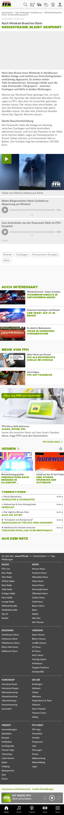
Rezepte (5, 738)
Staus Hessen (38, 635)
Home (6, 812)
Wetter (46, 3)
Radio (5, 564)
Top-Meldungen (22, 13)
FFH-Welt (37, 725)
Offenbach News (40, 594)
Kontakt (36, 738)
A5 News (36, 651)
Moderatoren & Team (42, 701)
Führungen (37, 750)
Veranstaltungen (9, 730)
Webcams (36, 697)
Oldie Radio (7, 589)
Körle (6, 260)
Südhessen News (10, 651)
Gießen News (38, 598)
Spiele (4, 762)
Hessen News (38, 569)
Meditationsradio (9, 610)
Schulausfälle (38, 672)
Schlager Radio (8, 594)
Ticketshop (7, 754)
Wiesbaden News (40, 577)
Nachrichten (7, 13)
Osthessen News (10, 639)
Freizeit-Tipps (8, 750)
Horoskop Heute (9, 684)
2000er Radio (8, 581)
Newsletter (37, 734)
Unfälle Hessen (39, 643)
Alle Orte (36, 618)
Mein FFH (59, 3)
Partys (5, 779)
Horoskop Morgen (10, 688)
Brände (7, 254)
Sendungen (37, 684)
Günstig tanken (39, 659)
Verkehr (37, 630)
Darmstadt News (40, 589)
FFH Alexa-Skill (51, 442)
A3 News (36, 647)
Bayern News (38, 606)
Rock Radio (7, 585)
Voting (35, 717)
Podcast (32, 812)
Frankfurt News (39, 573)
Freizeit (6, 725)
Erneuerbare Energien (45, 254)
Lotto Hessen (8, 758)
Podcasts (36, 705)
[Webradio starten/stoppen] (52, 798)
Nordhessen (36, 13)
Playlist (32, 3)
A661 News (37, 655)
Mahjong (6, 767)
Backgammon (8, 771)
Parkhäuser (37, 664)
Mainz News (37, 581)
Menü (57, 812)
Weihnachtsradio (9, 606)
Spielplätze (7, 734)
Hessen (9, 449)
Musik (19, 812)
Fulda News (37, 602)
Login (34, 767)
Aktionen (36, 688)
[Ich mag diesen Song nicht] (58, 798)
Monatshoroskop (9, 697)
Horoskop (8, 680)
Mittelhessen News (11, 643)
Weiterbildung (38, 762)
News (35, 564)
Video (45, 812)
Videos (35, 692)
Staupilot (39, 3)
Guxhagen (22, 254)
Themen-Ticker (14, 492)
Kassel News (38, 585)
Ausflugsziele (8, 746)
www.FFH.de (21, 556)
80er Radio (7, 573)
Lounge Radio (8, 602)
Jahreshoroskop (9, 701)
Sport (34, 610)
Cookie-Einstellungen (43, 789)
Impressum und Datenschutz (16, 789)
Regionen (7, 630)
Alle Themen (38, 622)
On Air (36, 680)
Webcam (53, 3)
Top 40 (5, 614)
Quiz (4, 775)
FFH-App (36, 730)
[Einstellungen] (20, 448)
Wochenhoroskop (10, 692)
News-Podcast (39, 709)
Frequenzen (37, 742)
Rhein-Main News (10, 647)
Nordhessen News (10, 635)
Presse (35, 754)
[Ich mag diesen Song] (45, 798)
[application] (32, 172)
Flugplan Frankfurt (40, 668)
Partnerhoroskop (9, 705)
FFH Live (6, 569)
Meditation (7, 742)
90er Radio (7, 577)
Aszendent (7, 709)
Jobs (34, 746)
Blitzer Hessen (39, 639)
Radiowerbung (38, 758)
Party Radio (7, 598)
